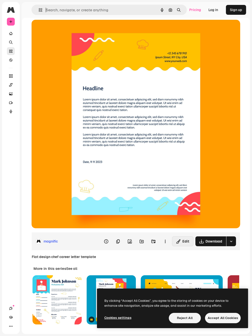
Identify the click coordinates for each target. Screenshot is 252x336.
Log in (213, 10)
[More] (11, 326)
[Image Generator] (11, 94)
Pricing (195, 10)
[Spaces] (11, 85)
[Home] (11, 33)
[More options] (165, 241)
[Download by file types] (231, 241)
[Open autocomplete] (38, 10)
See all (71, 268)
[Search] (11, 42)
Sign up (236, 10)
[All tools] (11, 76)
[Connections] (11, 308)
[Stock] (11, 51)
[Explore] (11, 60)
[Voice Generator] (11, 111)
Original (63, 29)
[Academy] (11, 317)
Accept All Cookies (223, 318)
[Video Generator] (11, 103)
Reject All (185, 318)
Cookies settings (117, 318)
